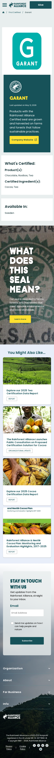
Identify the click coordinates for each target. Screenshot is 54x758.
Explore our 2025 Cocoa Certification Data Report (22, 493)
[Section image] (27, 383)
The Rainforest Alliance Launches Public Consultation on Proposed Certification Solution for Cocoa (27, 442)
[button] (4, 5)
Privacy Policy (9, 747)
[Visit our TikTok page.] (46, 745)
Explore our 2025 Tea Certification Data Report (22, 392)
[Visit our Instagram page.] (38, 745)
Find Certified (15, 12)
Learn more (20, 319)
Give (41, 5)
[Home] (17, 5)
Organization (13, 668)
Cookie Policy (23, 747)
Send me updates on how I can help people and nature (29, 626)
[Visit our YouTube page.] (40, 749)
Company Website (23, 139)
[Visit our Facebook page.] (34, 745)
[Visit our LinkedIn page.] (42, 745)
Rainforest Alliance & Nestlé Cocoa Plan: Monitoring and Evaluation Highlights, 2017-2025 (26, 543)
